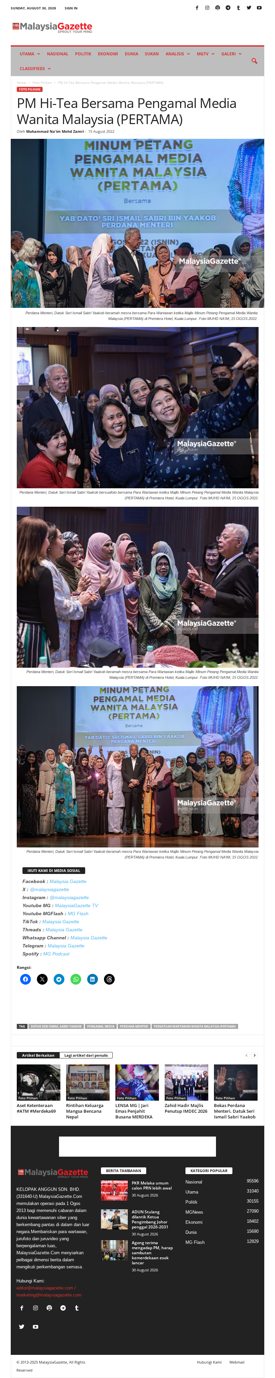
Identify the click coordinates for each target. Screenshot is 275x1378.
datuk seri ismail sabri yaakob (56, 1026)
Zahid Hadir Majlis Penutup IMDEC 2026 (186, 1108)
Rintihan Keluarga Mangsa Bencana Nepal (85, 1111)
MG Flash (78, 913)
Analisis (175, 54)
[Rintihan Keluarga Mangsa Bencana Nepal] (88, 1082)
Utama (27, 54)
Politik (83, 54)
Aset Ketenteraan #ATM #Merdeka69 (36, 1108)
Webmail (236, 1362)
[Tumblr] (238, 8)
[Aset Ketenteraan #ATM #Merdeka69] (38, 1082)
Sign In (71, 8)
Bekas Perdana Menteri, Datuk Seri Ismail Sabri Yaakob (235, 1111)
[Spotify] (218, 8)
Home (21, 82)
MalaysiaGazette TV (76, 905)
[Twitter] (249, 8)
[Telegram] (228, 8)
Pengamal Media (100, 1026)
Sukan (152, 54)
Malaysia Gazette (68, 881)
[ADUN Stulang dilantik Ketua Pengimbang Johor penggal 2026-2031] (114, 1219)
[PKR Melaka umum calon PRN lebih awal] (114, 1190)
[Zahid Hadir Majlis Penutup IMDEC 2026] (186, 1082)
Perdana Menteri (134, 1026)
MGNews (194, 1212)
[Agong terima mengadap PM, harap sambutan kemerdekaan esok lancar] (114, 1250)
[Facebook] (197, 8)
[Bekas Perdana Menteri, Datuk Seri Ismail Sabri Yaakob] (236, 1082)
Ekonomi (108, 54)
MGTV (203, 54)
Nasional (57, 54)
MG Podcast (56, 953)
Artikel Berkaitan (38, 1055)
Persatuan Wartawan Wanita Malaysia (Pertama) (195, 1026)
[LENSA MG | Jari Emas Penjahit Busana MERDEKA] (137, 1082)
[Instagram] (207, 8)
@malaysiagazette (49, 889)
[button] (254, 61)
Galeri (228, 54)
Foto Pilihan (42, 82)
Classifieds (32, 68)
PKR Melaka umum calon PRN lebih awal (152, 1185)
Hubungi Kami (209, 1362)
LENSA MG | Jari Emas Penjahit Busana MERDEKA (134, 1111)
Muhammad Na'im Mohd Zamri (55, 131)
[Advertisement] (137, 1006)
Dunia (131, 54)
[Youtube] (259, 8)
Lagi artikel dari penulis (86, 1055)
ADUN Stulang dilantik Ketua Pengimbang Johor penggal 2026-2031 (150, 1219)
